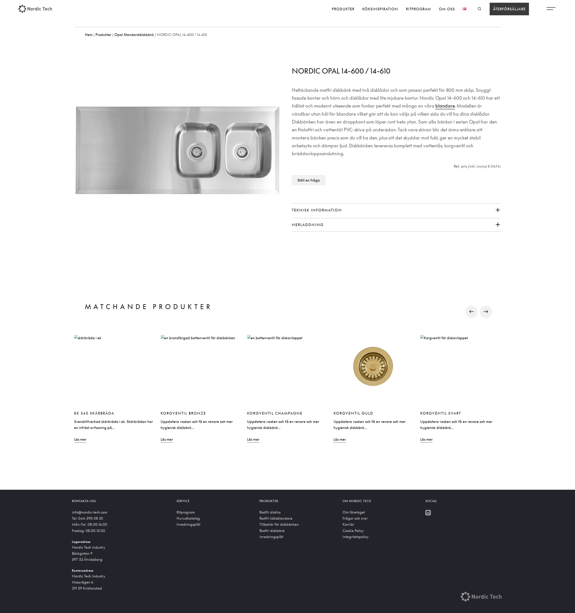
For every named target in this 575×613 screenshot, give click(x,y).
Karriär (348, 524)
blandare (445, 106)
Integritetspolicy (356, 536)
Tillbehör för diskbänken (279, 524)
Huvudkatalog (188, 518)
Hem (89, 34)
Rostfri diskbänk (272, 530)
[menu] (550, 9)
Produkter (343, 9)
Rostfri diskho (270, 512)
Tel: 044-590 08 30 (87, 518)
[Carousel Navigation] (287, 311)
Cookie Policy (353, 530)
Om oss (447, 9)
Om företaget (354, 512)
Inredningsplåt (188, 524)
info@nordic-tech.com (89, 512)
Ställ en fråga (308, 180)
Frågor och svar (355, 518)
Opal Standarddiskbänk (134, 34)
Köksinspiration (380, 9)
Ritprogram (418, 9)
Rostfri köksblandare (275, 518)
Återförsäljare (509, 9)
